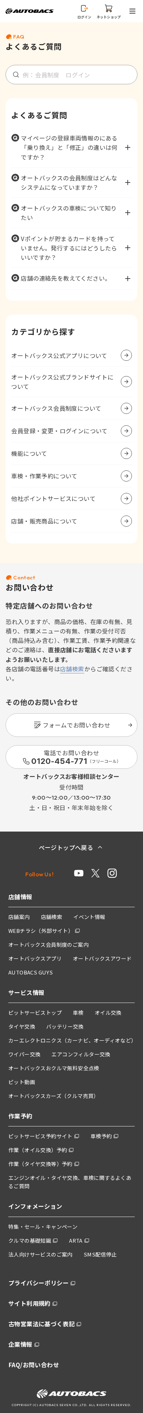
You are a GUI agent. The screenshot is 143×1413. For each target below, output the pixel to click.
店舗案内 (19, 916)
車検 (78, 1012)
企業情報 (20, 1344)
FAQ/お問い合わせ (33, 1364)
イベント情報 (89, 916)
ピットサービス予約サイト (40, 1136)
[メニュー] (133, 11)
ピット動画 (21, 1082)
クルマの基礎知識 (29, 1240)
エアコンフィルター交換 (80, 1054)
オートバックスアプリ (35, 958)
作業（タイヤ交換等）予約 (40, 1163)
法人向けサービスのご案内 (40, 1254)
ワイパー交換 (24, 1054)
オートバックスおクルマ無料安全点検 (53, 1068)
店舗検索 (72, 668)
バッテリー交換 (65, 1026)
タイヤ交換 (21, 1026)
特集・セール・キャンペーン (42, 1226)
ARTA (76, 1240)
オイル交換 (108, 1012)
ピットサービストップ (35, 1012)
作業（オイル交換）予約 (37, 1150)
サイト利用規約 (29, 1303)
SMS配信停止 (100, 1254)
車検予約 (101, 1136)
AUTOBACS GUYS (30, 972)
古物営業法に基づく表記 (41, 1323)
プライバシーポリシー (38, 1282)
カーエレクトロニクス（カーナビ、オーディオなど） (72, 1040)
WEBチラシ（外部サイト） (40, 930)
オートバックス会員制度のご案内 (48, 944)
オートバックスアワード (102, 958)
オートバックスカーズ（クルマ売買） (53, 1095)
